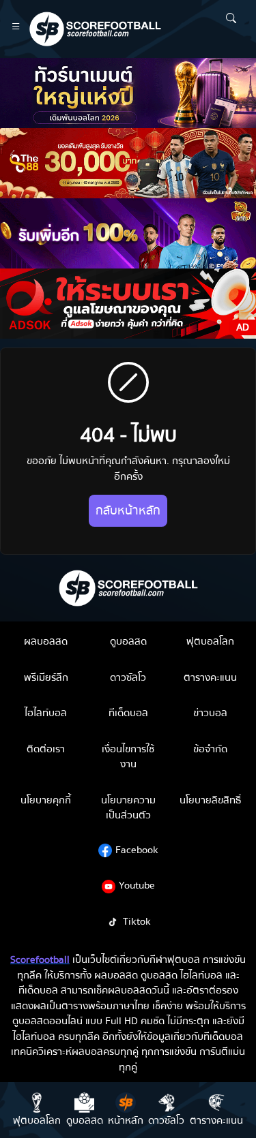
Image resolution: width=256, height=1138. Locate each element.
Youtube (137, 885)
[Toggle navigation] (16, 29)
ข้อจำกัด (210, 749)
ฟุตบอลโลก (210, 641)
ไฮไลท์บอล (46, 713)
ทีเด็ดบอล (128, 713)
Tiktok (137, 921)
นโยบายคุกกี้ (45, 800)
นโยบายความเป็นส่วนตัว (128, 808)
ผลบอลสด (46, 641)
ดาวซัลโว (128, 677)
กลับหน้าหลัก (128, 511)
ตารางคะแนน (210, 677)
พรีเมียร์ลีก (46, 677)
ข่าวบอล (210, 713)
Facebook (136, 850)
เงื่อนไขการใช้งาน (128, 757)
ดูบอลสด (128, 641)
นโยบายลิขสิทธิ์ (210, 800)
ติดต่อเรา (46, 749)
